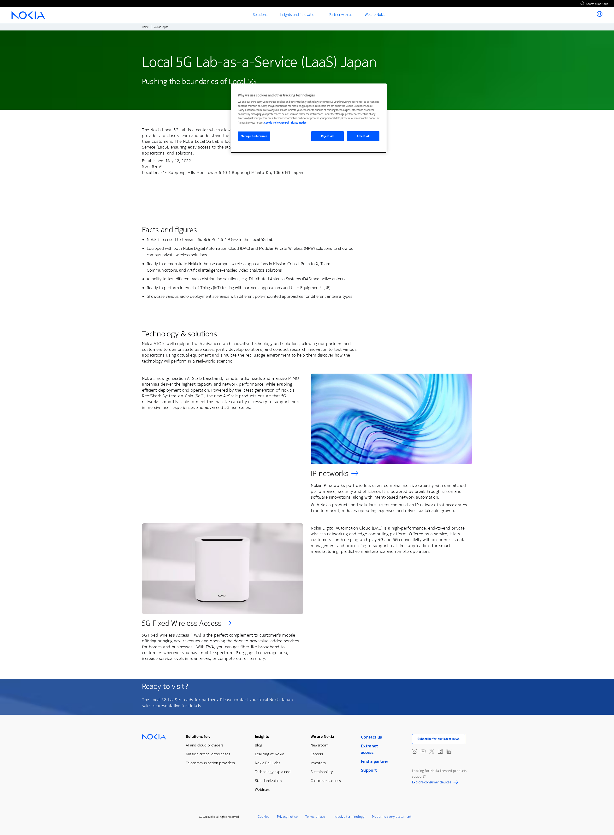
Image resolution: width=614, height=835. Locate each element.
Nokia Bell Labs (267, 763)
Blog (258, 745)
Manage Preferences (254, 136)
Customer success (326, 780)
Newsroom (319, 745)
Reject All (327, 136)
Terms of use (315, 817)
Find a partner (375, 761)
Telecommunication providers (210, 763)
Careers (317, 754)
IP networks (329, 473)
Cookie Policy (272, 123)
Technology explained (272, 771)
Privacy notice (287, 817)
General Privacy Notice (293, 123)
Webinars (262, 789)
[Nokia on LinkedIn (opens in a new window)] (449, 751)
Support (369, 770)
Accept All (363, 136)
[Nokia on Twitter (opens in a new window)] (431, 751)
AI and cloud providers (204, 745)
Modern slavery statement (391, 817)
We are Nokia (322, 736)
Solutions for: (198, 736)
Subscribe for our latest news (439, 739)
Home (145, 27)
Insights (262, 736)
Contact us (371, 737)
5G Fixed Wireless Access (182, 623)
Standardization (268, 780)
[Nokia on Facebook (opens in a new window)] (440, 751)
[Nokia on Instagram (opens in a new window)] (414, 751)
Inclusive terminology (348, 817)
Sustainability (322, 771)
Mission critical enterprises (208, 754)
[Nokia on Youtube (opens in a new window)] (423, 751)
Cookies (263, 817)
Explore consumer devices (431, 783)
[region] (309, 118)
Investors (318, 763)
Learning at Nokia (269, 754)
